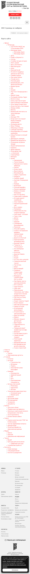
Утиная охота (15, 79)
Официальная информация (16, 436)
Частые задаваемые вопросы (17, 424)
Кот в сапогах (18, 285)
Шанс (12, 68)
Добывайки (17, 299)
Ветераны (14, 364)
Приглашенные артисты (15, 355)
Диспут (16, 218)
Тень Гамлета (18, 202)
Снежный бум (15, 155)
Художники (14, 387)
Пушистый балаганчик (18, 146)
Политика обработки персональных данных (15, 428)
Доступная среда (13, 398)
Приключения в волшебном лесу (19, 240)
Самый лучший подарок (18, 336)
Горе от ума (18, 216)
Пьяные (16, 184)
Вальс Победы (15, 126)
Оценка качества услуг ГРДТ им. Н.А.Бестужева (21, 517)
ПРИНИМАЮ (15, 570)
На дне (16, 258)
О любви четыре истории (19, 61)
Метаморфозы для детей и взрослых (20, 345)
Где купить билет (13, 407)
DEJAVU (16, 317)
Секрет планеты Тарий (21, 301)
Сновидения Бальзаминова (18, 224)
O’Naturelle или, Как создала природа (20, 211)
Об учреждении (12, 400)
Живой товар (15, 95)
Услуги (6, 418)
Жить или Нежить (16, 65)
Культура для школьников (16, 442)
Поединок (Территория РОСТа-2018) (18, 272)
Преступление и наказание (19, 102)
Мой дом (13, 157)
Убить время (15, 63)
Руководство (15, 373)
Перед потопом (19, 306)
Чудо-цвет (17, 288)
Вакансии (11, 397)
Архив (13, 158)
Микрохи (17, 332)
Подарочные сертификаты (16, 409)
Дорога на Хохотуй (20, 238)
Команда (10, 371)
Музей (10, 440)
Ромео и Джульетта (17, 57)
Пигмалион (17, 209)
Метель (13, 110)
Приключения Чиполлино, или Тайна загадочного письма (21, 292)
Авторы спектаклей (14, 384)
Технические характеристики (17, 391)
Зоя (12, 88)
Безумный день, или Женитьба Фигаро (17, 83)
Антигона (17, 252)
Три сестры (17, 265)
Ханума (13, 90)
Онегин (16, 167)
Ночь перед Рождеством (18, 104)
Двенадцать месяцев (17, 138)
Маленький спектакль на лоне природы (19, 112)
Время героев (15, 86)
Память (13, 366)
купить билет (15, 14)
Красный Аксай (15, 70)
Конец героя (18, 169)
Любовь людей (19, 178)
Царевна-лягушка (19, 295)
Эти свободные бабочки (19, 249)
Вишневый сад (18, 173)
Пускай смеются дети (20, 333)
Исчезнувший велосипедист (18, 309)
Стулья (16, 220)
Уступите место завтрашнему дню (20, 312)
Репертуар (11, 45)
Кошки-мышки (18, 303)
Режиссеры (14, 386)
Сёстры (13, 59)
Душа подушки (15, 149)
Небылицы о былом (17, 128)
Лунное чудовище (20, 189)
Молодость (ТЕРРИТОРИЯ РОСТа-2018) (18, 277)
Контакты (7, 447)
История (10, 360)
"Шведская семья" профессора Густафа (20, 329)
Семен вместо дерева (21, 196)
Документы (11, 404)
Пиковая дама (15, 81)
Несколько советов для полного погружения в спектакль (18, 412)
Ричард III (17, 176)
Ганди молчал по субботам (19, 325)
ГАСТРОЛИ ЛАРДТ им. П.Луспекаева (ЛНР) (18, 47)
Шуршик (16, 221)
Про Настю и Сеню (20, 297)
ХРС (12, 377)
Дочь (12, 55)
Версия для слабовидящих (16, 540)
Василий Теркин (19, 243)
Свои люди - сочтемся (21, 214)
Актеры (6, 351)
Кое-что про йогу (19, 194)
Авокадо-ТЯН (15, 117)
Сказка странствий (20, 348)
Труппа (10, 353)
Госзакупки (11, 402)
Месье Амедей (18, 268)
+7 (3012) (16, 11)
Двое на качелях (19, 315)
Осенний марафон (19, 187)
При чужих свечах (16, 77)
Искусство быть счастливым (20, 106)
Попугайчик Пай (16, 151)
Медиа (6, 431)
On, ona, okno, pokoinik (21, 259)
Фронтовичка (18, 171)
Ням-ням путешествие (21, 304)
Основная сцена (16, 393)
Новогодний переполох (18, 340)
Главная (13, 33)
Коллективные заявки (15, 416)
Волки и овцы (15, 99)
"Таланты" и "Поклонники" (18, 246)
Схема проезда (12, 449)
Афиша (6, 43)
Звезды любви (15, 108)
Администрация (16, 375)
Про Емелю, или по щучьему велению (20, 282)
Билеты (6, 406)
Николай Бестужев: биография (17, 368)
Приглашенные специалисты (15, 381)
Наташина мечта (16, 124)
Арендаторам (12, 425)
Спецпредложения (13, 451)
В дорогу (13, 148)
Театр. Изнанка (19, 162)
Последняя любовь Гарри (19, 97)
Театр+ (6, 438)
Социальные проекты (14, 445)
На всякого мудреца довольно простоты (17, 72)
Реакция (10, 434)
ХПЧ (12, 378)
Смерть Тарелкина (20, 175)
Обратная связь (5, 536)
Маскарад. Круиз (16, 50)
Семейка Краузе (16, 75)
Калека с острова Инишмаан (19, 192)
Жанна (16, 256)
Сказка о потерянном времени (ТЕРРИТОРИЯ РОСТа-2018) (21, 233)
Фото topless (18, 207)
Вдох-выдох (18, 323)
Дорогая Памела (19, 254)
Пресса (10, 433)
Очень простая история (18, 101)
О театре (7, 357)
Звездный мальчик (20, 342)
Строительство (16, 362)
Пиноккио (17, 227)
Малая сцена (15, 395)
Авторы (13, 389)
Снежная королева (17, 129)
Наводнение (18, 160)
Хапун (16, 267)
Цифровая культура (17, 443)
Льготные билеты (13, 415)
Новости (7, 350)
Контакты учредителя (14, 452)
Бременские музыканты (18, 140)
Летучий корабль (19, 229)
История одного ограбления (19, 199)
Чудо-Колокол (18, 286)
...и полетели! (15, 153)
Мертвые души (15, 66)
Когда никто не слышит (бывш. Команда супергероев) (18, 120)
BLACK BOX (17, 185)
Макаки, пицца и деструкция (19, 320)
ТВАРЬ (13, 115)
